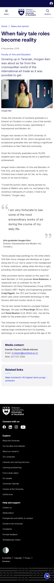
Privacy (27, 558)
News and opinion (20, 26)
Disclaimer (6, 561)
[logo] (27, 12)
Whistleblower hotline (11, 540)
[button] (51, 4)
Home (4, 26)
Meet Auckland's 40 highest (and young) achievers (25, 379)
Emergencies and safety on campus (18, 518)
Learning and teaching (12, 467)
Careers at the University (13, 489)
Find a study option (10, 473)
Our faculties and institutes (14, 446)
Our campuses (9, 457)
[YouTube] (23, 427)
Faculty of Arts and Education (16, 54)
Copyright (18, 558)
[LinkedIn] (10, 427)
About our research (11, 451)
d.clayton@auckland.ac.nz (25, 353)
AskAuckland (8, 513)
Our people (7, 478)
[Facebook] (4, 427)
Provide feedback (10, 534)
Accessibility (6, 558)
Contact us (7, 507)
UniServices (8, 494)
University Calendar (11, 483)
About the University (11, 440)
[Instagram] (16, 427)
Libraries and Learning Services (16, 462)
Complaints (7, 529)
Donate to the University (13, 524)
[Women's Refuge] (6, 552)
